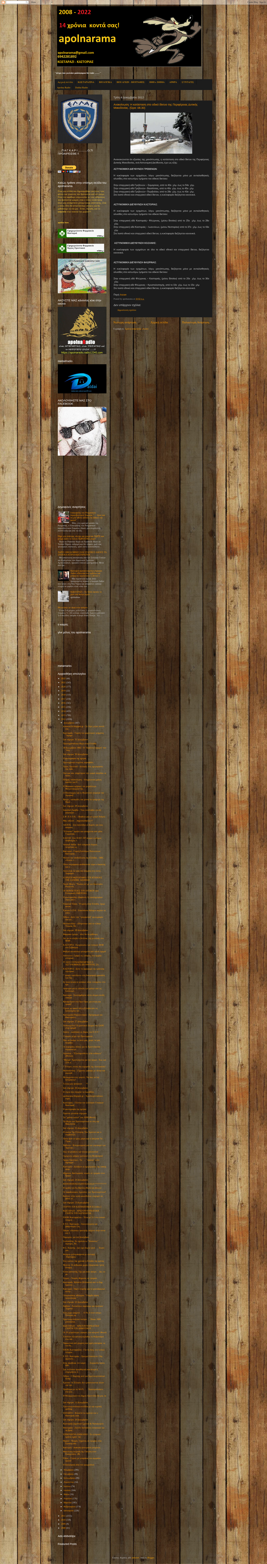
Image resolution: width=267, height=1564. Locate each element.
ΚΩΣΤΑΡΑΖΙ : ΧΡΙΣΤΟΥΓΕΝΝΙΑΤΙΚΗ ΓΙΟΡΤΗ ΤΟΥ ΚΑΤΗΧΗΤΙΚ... (81, 1212)
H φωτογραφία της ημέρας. (75, 1109)
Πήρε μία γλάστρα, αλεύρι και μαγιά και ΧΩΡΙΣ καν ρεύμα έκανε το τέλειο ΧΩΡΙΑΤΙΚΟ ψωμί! (81, 537)
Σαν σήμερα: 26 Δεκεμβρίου (75, 1088)
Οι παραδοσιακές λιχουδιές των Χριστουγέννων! (84, 1192)
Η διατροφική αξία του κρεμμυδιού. (79, 1465)
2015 (63, 707)
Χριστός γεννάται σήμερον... (76, 1113)
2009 (63, 1524)
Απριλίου (68, 1498)
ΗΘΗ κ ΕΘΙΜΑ (157, 82)
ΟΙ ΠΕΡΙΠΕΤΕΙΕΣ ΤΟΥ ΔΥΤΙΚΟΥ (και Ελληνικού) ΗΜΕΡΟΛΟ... (81, 892)
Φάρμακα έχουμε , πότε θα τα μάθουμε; (80, 934)
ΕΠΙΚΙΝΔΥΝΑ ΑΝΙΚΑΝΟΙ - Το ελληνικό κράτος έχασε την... (81, 1435)
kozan (123, 294)
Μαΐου (66, 1494)
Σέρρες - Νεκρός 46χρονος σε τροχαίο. (80, 1278)
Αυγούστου (69, 1482)
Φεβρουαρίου (69, 1506)
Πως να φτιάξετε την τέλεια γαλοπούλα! (80, 1152)
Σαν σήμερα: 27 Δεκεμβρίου (75, 1021)
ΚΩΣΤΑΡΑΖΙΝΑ (86, 82)
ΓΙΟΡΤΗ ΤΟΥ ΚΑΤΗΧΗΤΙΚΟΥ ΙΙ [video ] (82, 1207)
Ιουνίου (67, 1490)
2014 (63, 711)
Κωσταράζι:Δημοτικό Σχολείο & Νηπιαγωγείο (83, 1424)
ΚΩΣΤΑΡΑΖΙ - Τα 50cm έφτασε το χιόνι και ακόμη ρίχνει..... (86, 593)
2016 (63, 703)
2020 (63, 687)
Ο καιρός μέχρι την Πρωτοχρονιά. (78, 1036)
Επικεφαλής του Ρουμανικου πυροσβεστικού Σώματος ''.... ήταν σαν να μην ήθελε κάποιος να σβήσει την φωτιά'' (87, 516)
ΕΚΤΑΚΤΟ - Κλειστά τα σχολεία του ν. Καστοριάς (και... (80, 1414)
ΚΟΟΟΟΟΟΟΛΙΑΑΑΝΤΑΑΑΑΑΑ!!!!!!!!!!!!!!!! (84, 1184)
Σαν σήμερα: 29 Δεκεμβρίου (75, 806)
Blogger (150, 1558)
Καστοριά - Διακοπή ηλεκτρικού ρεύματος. (82, 1447)
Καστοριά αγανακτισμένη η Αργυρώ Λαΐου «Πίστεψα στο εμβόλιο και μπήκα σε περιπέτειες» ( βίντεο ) (86, 573)
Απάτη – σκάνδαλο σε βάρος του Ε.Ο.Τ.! (81, 1032)
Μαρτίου (67, 1502)
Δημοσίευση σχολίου (126, 310)
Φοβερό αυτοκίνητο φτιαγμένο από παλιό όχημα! (84, 951)
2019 (63, 691)
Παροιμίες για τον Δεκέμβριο (76, 1237)
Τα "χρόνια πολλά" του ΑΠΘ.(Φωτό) (79, 1117)
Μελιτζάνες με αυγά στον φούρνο (72, 607)
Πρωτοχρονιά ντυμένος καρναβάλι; (78, 762)
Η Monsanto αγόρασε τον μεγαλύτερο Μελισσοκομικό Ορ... (79, 787)
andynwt (135, 1558)
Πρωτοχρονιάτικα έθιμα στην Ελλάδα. (80, 743)
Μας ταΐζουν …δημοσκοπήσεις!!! (78, 821)
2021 (63, 682)
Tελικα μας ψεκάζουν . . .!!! (75, 1084)
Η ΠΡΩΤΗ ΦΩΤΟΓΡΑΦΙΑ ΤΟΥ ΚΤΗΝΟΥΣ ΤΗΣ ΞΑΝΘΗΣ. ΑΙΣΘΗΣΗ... (82, 878)
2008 (63, 1528)
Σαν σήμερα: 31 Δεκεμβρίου (75, 739)
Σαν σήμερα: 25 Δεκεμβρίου (75, 1128)
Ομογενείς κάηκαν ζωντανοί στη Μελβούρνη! (83, 1156)
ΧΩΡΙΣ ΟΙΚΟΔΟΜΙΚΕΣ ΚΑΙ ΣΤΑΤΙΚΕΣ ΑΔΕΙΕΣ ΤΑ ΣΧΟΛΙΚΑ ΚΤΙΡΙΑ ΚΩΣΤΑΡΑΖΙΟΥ (82, 553)
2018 (63, 695)
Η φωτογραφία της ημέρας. (75, 758)
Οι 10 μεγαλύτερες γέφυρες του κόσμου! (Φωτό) (84, 1332)
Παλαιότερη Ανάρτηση (195, 322)
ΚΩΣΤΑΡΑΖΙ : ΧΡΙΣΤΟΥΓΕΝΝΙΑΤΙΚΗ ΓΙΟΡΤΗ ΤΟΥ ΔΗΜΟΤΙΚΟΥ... (81, 1327)
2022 (63, 678)
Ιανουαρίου (69, 1510)
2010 (63, 1520)
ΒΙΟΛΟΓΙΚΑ (105, 82)
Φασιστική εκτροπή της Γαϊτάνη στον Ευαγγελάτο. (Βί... (79, 1452)
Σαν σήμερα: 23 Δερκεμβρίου (76, 1202)
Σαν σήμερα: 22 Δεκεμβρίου (75, 1302)
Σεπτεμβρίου (69, 1478)
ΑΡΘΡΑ (173, 82)
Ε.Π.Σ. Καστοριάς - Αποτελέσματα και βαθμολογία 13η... (80, 1225)
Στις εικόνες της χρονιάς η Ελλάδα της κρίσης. (84, 1261)
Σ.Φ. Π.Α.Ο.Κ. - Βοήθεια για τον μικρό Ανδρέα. (84, 817)
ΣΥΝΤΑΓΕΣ (188, 82)
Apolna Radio (63, 87)
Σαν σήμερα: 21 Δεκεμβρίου (75, 1402)
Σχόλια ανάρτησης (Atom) (136, 329)
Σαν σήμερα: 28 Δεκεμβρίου (75, 930)
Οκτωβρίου (69, 1474)
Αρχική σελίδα (65, 82)
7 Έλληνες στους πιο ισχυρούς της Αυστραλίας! (84, 1066)
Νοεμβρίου (68, 1470)
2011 (63, 1516)
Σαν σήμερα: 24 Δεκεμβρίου (75, 1180)
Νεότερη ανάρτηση (124, 322)
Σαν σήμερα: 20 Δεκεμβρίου (75, 1420)
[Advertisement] (81, 480)
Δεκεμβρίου (69, 723)
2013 (63, 715)
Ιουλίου (67, 1486)
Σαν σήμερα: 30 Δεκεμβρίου (75, 754)
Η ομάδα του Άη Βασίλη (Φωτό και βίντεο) (82, 1188)
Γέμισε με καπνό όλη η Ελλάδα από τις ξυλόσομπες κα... (80, 1009)
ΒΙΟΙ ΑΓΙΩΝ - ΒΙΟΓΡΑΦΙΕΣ (131, 82)
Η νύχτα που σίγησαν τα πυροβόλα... (79, 1092)
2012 (63, 719)
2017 (63, 699)
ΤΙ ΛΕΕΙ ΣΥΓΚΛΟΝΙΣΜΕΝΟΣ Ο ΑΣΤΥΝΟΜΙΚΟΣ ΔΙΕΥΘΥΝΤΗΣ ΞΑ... (81, 963)
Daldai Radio (81, 87)
